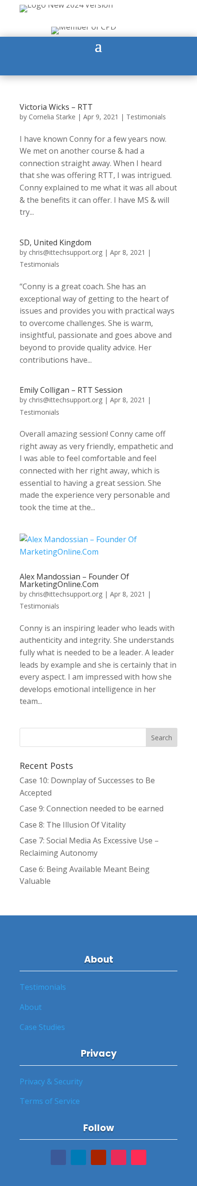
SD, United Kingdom (55, 242)
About (31, 1007)
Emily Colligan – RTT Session (71, 390)
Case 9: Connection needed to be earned (92, 808)
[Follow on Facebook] (58, 1157)
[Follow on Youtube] (98, 1157)
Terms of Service (50, 1101)
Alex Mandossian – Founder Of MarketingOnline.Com (74, 580)
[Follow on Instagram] (118, 1157)
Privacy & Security (51, 1081)
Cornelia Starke (52, 116)
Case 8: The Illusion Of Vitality (73, 824)
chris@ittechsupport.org (65, 252)
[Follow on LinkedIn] (78, 1157)
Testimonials (146, 116)
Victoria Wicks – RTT (56, 107)
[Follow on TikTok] (138, 1157)
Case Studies (42, 1027)
